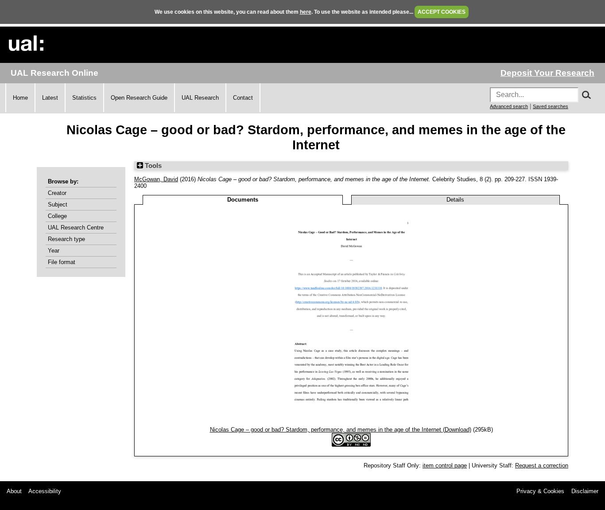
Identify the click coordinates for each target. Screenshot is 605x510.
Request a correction (541, 465)
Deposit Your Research (547, 73)
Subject (57, 204)
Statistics (84, 97)
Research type (66, 239)
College (57, 216)
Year (53, 250)
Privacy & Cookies (540, 491)
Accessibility (44, 491)
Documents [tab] (242, 199)
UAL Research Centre (76, 227)
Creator (57, 193)
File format (61, 262)
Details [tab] (455, 199)
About (14, 491)
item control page (445, 465)
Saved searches (550, 106)
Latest (50, 97)
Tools (152, 165)
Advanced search (509, 106)
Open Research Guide (139, 97)
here (305, 12)
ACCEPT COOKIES (441, 12)
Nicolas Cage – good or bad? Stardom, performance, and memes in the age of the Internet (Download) (340, 429)
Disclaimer (584, 491)
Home (20, 97)
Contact (243, 97)
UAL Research (200, 97)
